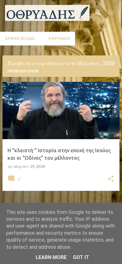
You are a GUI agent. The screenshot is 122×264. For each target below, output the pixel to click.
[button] (110, 179)
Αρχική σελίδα (20, 38)
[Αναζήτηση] (98, 12)
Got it (81, 257)
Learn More (51, 257)
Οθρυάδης (59, 38)
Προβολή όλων (23, 71)
